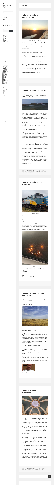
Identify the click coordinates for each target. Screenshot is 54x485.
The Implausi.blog (7, 4)
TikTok (4, 118)
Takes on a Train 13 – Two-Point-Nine (33, 294)
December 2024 (5, 62)
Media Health (5, 104)
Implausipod (5, 14)
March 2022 (5, 81)
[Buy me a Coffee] (12, 26)
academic (23, 80)
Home (4, 12)
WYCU (4, 123)
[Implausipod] (6, 26)
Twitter (4, 120)
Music (4, 106)
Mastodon (4, 101)
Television (4, 117)
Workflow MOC (5, 15)
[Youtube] (4, 26)
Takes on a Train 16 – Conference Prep (30, 16)
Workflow (4, 122)
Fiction (4, 95)
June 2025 (4, 56)
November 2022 (5, 80)
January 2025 (5, 61)
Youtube (4, 124)
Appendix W (5, 89)
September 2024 (5, 65)
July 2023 (4, 76)
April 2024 (4, 68)
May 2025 (4, 57)
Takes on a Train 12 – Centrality (30, 392)
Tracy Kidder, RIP (6, 36)
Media (4, 103)
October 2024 (5, 64)
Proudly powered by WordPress (27, 482)
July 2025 (4, 55)
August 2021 (5, 83)
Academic (4, 88)
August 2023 (5, 75)
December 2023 (5, 71)
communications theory (31, 171)
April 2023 (4, 79)
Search (4, 29)
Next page (49, 476)
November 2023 (5, 72)
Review (4, 113)
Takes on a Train (5, 116)
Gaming (4, 97)
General (4, 98)
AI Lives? (4, 37)
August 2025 (5, 54)
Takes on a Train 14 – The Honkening (32, 183)
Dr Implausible (30, 79)
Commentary (5, 92)
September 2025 (5, 53)
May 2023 (4, 78)
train (33, 80)
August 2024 (5, 66)
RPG (4, 114)
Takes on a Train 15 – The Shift (34, 90)
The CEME (4, 38)
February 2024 (5, 69)
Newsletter (5, 17)
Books (4, 90)
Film (4, 96)
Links (4, 19)
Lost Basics (5, 99)
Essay (4, 93)
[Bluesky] (10, 26)
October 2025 (5, 52)
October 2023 (5, 73)
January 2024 (5, 70)
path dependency (38, 171)
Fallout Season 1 (5, 39)
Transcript (5, 119)
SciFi (4, 115)
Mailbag (4, 100)
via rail (35, 80)
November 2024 (5, 63)
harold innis (29, 469)
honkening (24, 283)
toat (31, 80)
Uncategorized (5, 121)
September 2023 (5, 74)
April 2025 (4, 58)
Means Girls (5, 102)
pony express (43, 171)
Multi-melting (5, 105)
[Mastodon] (8, 26)
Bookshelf (4, 91)
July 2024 (4, 67)
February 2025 (5, 60)
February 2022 (5, 82)
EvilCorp (4, 94)
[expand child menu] (12, 14)
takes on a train (28, 80)
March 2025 (5, 59)
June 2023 (4, 77)
